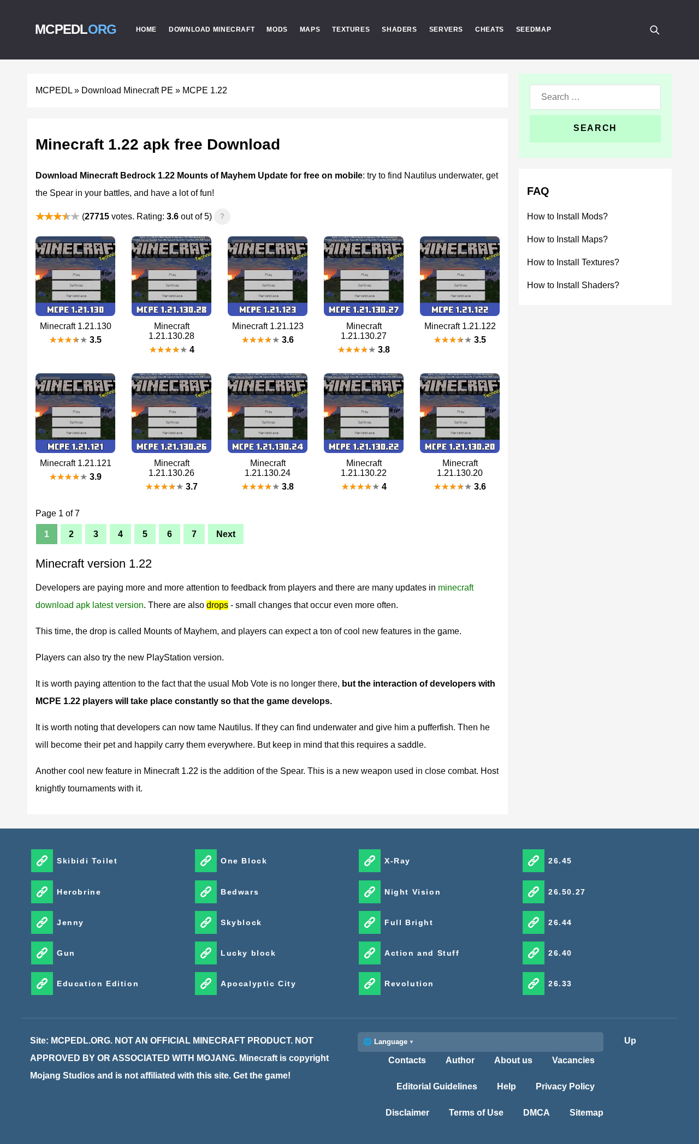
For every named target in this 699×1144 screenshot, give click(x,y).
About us (513, 1060)
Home (146, 29)
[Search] (654, 29)
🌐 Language (385, 1042)
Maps (310, 29)
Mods (277, 29)
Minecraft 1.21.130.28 (171, 331)
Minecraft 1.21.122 (460, 326)
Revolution (409, 983)
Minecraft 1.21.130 (75, 326)
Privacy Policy (565, 1086)
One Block (244, 860)
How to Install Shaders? (573, 285)
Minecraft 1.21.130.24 (268, 468)
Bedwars (240, 891)
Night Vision (412, 891)
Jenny (70, 922)
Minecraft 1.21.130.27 (364, 331)
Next (225, 534)
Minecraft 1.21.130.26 (171, 468)
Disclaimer (407, 1112)
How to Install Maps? (567, 239)
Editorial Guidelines (436, 1086)
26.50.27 (567, 891)
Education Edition (98, 983)
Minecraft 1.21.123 (268, 326)
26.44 (560, 922)
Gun (66, 953)
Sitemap (586, 1112)
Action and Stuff (422, 953)
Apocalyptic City (259, 983)
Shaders (399, 29)
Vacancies (573, 1060)
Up (630, 1040)
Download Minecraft (211, 29)
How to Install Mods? (567, 216)
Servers (446, 29)
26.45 (560, 860)
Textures (351, 29)
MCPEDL (76, 29)
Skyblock (241, 922)
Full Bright (409, 922)
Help (506, 1086)
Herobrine (79, 891)
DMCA (536, 1112)
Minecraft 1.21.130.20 (460, 468)
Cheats (489, 29)
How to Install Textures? (573, 262)
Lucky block (248, 953)
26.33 (560, 983)
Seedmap (533, 29)
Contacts (407, 1060)
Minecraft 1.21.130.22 (364, 468)
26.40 (560, 953)
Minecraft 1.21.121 (75, 463)
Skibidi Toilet (87, 860)
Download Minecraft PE (127, 90)
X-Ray (397, 860)
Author (460, 1060)
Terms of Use (476, 1112)
